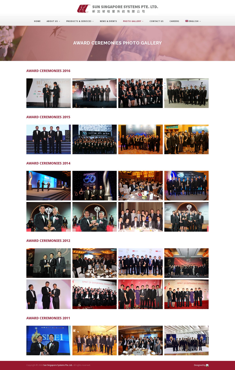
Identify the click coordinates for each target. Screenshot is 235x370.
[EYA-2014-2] (94, 217)
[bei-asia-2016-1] (48, 93)
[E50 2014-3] (140, 185)
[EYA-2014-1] (48, 217)
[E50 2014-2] (94, 185)
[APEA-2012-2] (94, 263)
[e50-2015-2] (94, 139)
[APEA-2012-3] (140, 263)
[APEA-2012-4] (186, 263)
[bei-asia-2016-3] (140, 93)
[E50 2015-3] (140, 139)
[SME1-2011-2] (94, 340)
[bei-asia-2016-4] (186, 93)
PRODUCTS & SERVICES (78, 21)
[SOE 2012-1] (48, 294)
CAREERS (174, 21)
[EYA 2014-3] (140, 217)
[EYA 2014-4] (186, 217)
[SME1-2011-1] (48, 340)
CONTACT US (157, 21)
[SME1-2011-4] (186, 340)
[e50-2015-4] (186, 139)
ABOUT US (52, 21)
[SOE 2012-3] (140, 294)
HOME (37, 21)
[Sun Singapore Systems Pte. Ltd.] (117, 8)
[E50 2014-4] (186, 185)
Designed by (200, 365)
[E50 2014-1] (48, 185)
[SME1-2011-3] (140, 340)
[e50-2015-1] (48, 139)
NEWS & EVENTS (108, 21)
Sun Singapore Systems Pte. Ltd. (57, 365)
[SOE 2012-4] (186, 294)
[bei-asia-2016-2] (94, 93)
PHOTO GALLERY (132, 21)
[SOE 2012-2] (94, 294)
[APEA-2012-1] (48, 263)
